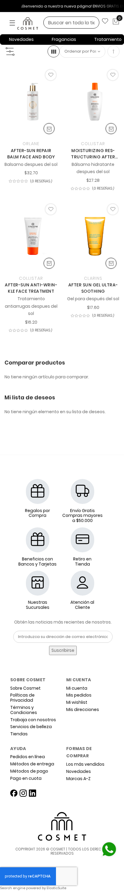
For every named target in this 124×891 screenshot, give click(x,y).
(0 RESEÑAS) (41, 181)
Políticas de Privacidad (22, 698)
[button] (50, 75)
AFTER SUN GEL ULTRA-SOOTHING (93, 288)
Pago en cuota (26, 778)
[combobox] (71, 23)
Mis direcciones (82, 709)
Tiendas (19, 734)
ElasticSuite (56, 888)
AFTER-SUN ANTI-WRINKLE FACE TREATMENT (31, 288)
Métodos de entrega (32, 764)
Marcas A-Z (78, 778)
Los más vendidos (85, 764)
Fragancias (64, 39)
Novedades (21, 39)
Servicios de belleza (31, 726)
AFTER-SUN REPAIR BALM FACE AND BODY (31, 154)
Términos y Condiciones (23, 710)
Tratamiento (108, 39)
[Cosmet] (35, 23)
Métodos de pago (29, 771)
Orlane (31, 144)
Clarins (93, 278)
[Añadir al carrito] (49, 128)
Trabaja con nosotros (33, 719)
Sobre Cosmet (25, 688)
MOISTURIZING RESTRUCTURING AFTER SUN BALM (93, 154)
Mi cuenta (76, 688)
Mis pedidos (78, 695)
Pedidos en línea (27, 756)
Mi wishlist (76, 702)
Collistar (93, 144)
